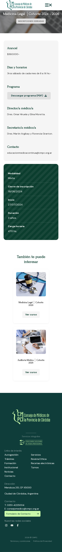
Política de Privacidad (42, 541)
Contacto (10, 476)
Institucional (11, 467)
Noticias (9, 471)
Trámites (9, 459)
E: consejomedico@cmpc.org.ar (22, 508)
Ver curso (31, 314)
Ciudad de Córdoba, (16, 493)
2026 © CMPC (31, 537)
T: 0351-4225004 (14, 505)
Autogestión (11, 454)
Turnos (35, 467)
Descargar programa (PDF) (27, 95)
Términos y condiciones (20, 541)
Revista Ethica (38, 459)
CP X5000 (25, 487)
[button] (48, 5)
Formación (10, 463)
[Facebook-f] (17, 525)
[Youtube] (11, 525)
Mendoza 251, (12, 487)
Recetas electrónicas (42, 463)
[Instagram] (6, 525)
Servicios (36, 454)
